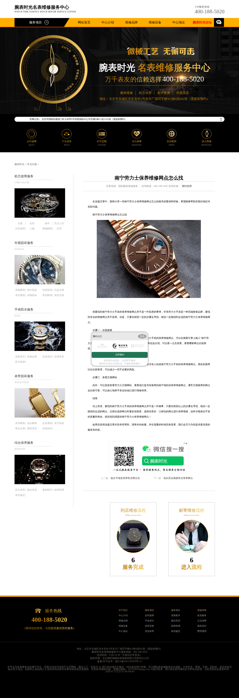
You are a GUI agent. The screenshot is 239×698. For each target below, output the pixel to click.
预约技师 (187, 186)
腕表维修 (126, 93)
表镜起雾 (32, 356)
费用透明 (201, 631)
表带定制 (149, 626)
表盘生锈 (59, 295)
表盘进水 (20, 356)
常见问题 (32, 164)
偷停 (47, 223)
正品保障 (201, 620)
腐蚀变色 (32, 428)
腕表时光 (19, 164)
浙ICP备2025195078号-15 (128, 661)
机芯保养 (145, 93)
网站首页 (84, 22)
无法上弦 (59, 223)
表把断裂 (47, 295)
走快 (32, 223)
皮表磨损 (47, 423)
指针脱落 (32, 290)
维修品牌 (131, 22)
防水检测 (20, 362)
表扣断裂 (32, 423)
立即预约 (119, 354)
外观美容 (182, 93)
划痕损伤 (47, 428)
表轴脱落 (32, 295)
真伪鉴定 (20, 495)
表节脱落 (59, 423)
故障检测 (59, 490)
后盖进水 (47, 356)
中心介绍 (107, 22)
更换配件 (47, 490)
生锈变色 (59, 356)
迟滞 (59, 228)
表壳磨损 (20, 295)
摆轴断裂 (47, 228)
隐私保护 (201, 626)
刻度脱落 (47, 290)
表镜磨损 (20, 290)
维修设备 (155, 22)
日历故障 (20, 228)
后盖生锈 (59, 290)
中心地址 (178, 22)
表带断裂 (20, 423)
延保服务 (201, 615)
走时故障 (149, 615)
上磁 (32, 228)
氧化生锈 (20, 428)
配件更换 (164, 93)
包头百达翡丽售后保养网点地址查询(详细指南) (188, 478)
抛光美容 (32, 490)
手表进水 (149, 620)
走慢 (20, 223)
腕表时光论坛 (202, 22)
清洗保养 (149, 631)
